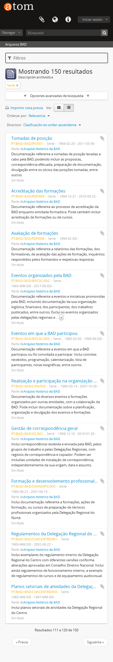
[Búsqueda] (104, 32)
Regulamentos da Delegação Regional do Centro (59, 534)
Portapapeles (41, 19)
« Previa (22, 642)
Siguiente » (95, 642)
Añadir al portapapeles (102, 138)
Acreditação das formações (38, 191)
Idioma (54, 19)
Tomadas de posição (31, 138)
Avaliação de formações (34, 233)
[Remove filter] (17, 85)
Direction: (14, 124)
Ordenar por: (17, 115)
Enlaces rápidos (68, 19)
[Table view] (69, 108)
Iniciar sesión (92, 19)
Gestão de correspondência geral (44, 428)
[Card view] (59, 108)
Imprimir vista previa (26, 107)
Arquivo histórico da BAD (42, 149)
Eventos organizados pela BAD (41, 275)
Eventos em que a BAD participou (44, 333)
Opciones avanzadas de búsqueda (56, 95)
